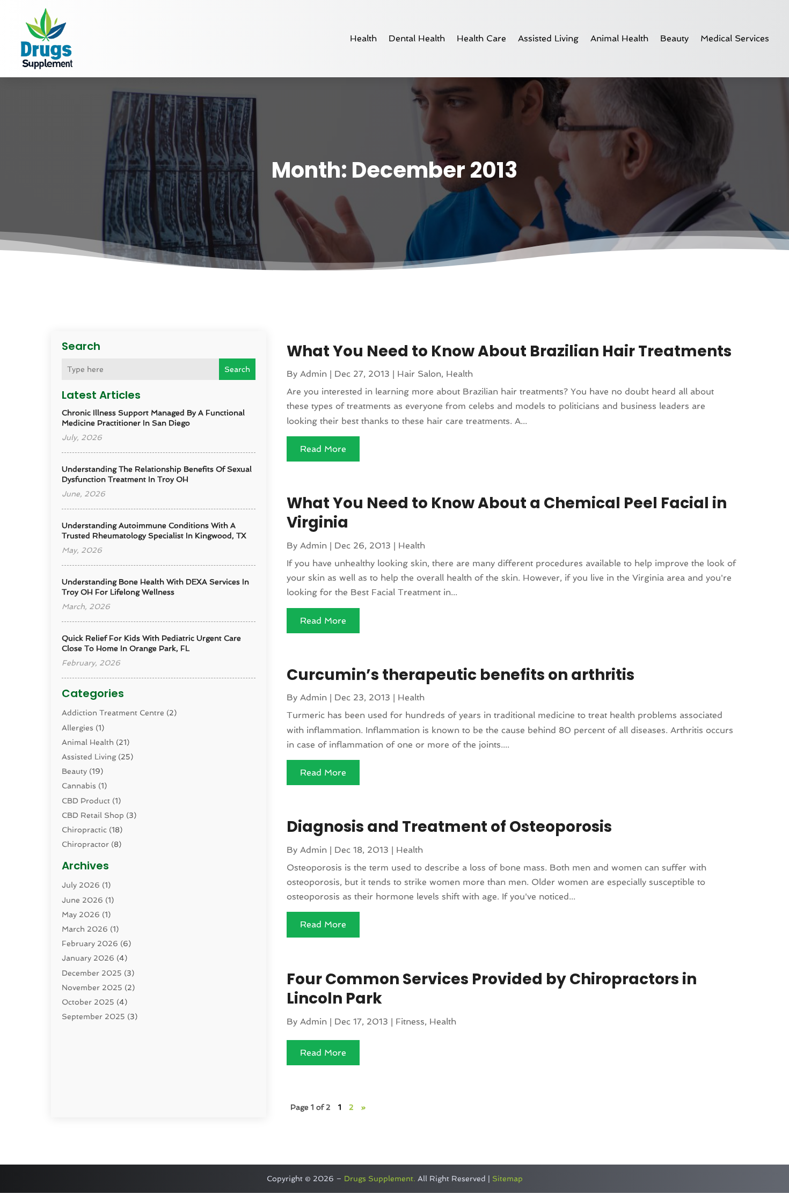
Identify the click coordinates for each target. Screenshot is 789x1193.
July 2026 (81, 885)
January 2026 (88, 958)
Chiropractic (84, 829)
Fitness (410, 1021)
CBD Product (86, 800)
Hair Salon (419, 374)
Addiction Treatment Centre (113, 712)
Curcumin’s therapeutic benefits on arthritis (460, 674)
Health (363, 38)
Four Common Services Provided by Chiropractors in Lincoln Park (492, 989)
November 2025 (92, 987)
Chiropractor (85, 844)
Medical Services (734, 38)
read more (323, 449)
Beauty (674, 38)
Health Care (481, 38)
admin (313, 374)
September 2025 (93, 1016)
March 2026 (85, 929)
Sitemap (507, 1178)
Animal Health (619, 38)
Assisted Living (548, 38)
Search (237, 369)
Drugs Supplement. (379, 1178)
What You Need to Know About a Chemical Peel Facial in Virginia (507, 513)
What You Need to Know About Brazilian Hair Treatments (509, 351)
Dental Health (417, 38)
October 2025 (88, 1002)
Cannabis (79, 785)
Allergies (77, 727)
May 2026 (81, 914)
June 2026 (82, 900)
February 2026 (90, 943)
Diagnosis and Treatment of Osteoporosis (449, 826)
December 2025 (92, 973)
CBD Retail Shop (93, 815)
